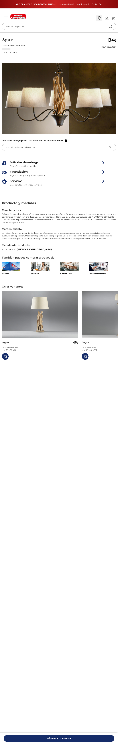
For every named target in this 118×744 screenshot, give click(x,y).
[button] (59, 98)
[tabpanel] (59, 230)
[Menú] (6, 18)
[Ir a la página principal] (52, 17)
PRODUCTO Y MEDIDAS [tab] (19, 203)
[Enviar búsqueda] (110, 26)
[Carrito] (113, 18)
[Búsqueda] (104, 18)
